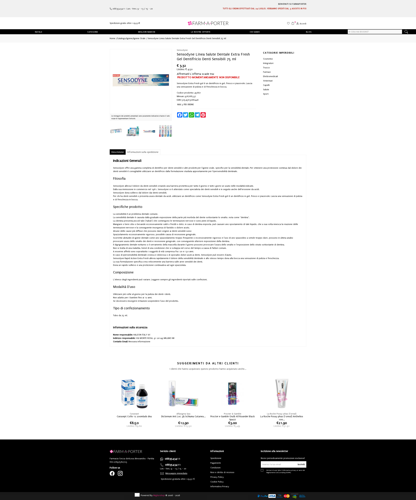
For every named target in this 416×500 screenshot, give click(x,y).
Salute (266, 89)
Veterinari (268, 81)
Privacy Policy (217, 477)
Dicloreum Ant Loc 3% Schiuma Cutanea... (183, 416)
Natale (38, 32)
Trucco (266, 67)
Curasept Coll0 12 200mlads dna (134, 416)
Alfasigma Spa (183, 414)
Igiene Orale (139, 38)
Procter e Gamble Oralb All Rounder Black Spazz (232, 417)
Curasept (134, 414)
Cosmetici (268, 59)
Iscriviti (301, 464)
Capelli (266, 85)
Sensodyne (182, 50)
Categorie (92, 32)
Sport (265, 94)
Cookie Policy (217, 482)
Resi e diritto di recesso (222, 472)
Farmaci (267, 72)
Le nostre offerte (200, 32)
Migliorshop (159, 495)
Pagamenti (215, 463)
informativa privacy (289, 470)
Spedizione (215, 458)
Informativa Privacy (219, 486)
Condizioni (215, 467)
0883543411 (172, 458)
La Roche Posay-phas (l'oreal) (281, 414)
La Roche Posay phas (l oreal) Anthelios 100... (281, 417)
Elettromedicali (270, 76)
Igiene (130, 38)
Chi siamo (255, 32)
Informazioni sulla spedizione (142, 152)
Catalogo (121, 38)
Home (112, 38)
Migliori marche (146, 32)
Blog (309, 32)
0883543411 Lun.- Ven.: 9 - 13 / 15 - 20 (132, 8)
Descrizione (117, 152)
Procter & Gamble (232, 414)
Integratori (268, 63)
